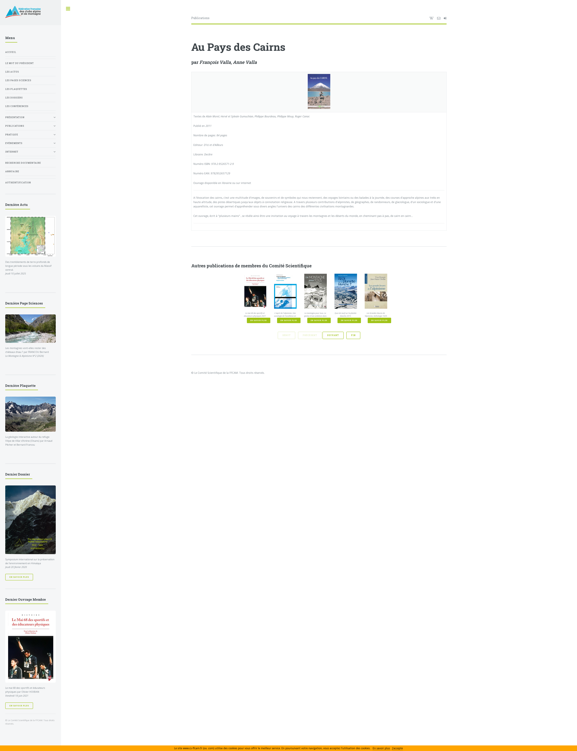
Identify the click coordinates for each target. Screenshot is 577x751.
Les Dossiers (14, 97)
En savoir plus (258, 320)
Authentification (18, 182)
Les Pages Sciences (18, 80)
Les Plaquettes (16, 89)
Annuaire (12, 171)
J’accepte (397, 748)
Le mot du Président (19, 63)
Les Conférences (17, 106)
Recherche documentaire (23, 162)
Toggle (68, 9)
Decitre (208, 154)
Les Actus (12, 71)
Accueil (10, 52)
